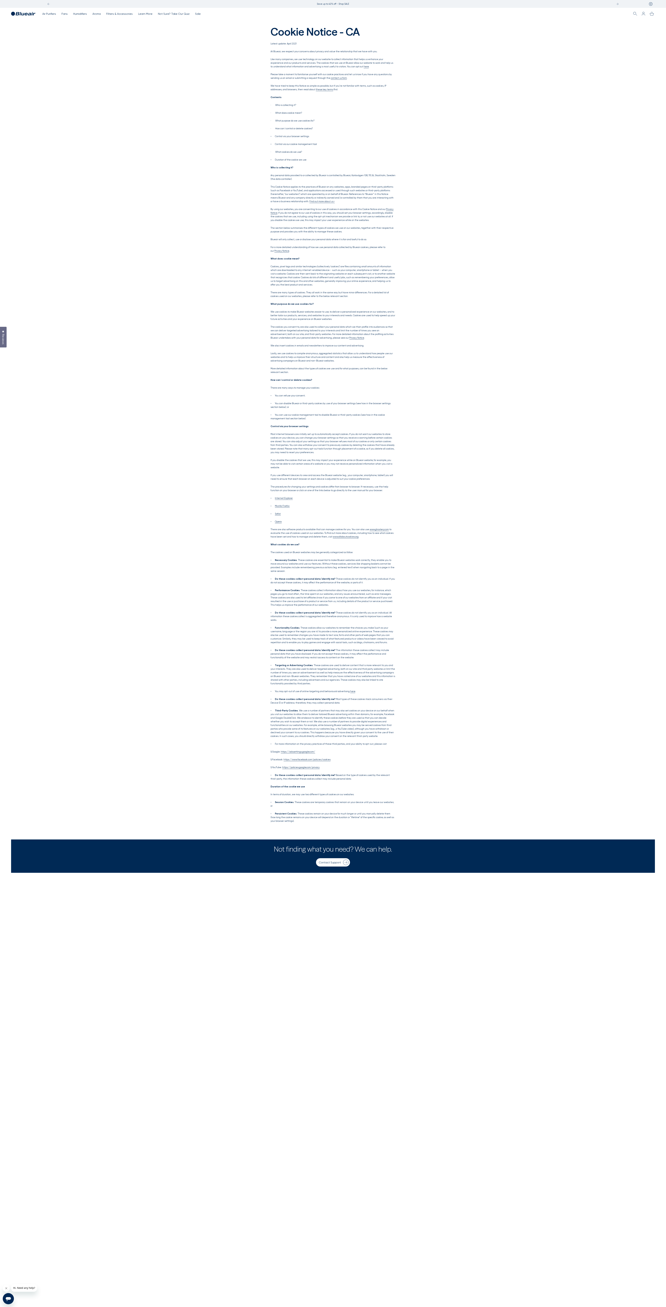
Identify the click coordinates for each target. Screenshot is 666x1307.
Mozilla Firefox (282, 506)
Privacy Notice (281, 251)
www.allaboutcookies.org (345, 536)
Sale (198, 13)
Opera (278, 521)
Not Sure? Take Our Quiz (174, 13)
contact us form (339, 78)
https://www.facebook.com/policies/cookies (307, 759)
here (366, 66)
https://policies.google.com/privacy (301, 767)
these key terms (324, 89)
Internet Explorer (284, 498)
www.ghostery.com (379, 529)
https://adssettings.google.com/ (298, 751)
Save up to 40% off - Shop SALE (333, 4)
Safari (278, 513)
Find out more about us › (322, 201)
